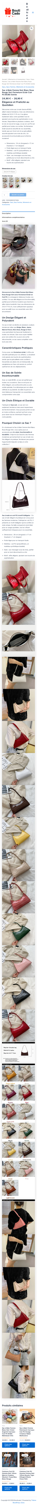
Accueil (4, 79)
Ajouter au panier (18, 195)
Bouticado (27, 12)
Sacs (28, 79)
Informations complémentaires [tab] (13, 217)
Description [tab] (6, 213)
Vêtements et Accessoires (16, 79)
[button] (31, 28)
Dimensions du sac (8, 168)
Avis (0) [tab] (5, 221)
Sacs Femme (10, 87)
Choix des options (8, 1445)
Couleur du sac (7, 176)
